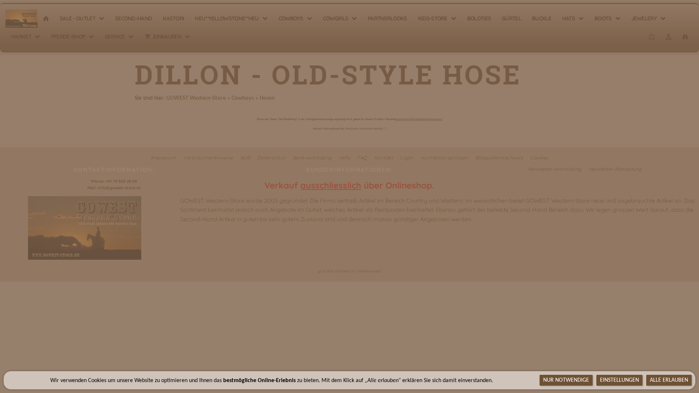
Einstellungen (619, 380)
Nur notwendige (566, 380)
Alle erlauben (669, 380)
